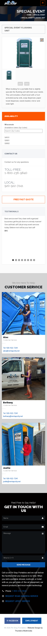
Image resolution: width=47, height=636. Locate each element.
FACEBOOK (13, 621)
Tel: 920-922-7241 (10, 348)
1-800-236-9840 (16, 173)
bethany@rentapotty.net (13, 416)
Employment (31, 621)
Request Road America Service (21, 596)
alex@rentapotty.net (11, 351)
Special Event (39, 15)
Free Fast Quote (24, 199)
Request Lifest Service (17, 601)
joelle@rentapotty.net (12, 481)
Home (29, 15)
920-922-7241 (14, 186)
